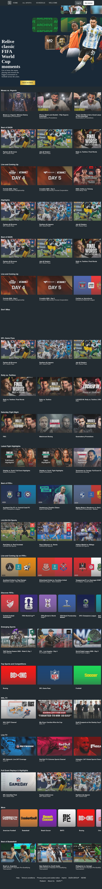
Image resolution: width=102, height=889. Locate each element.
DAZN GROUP (73, 878)
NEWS (83, 878)
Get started (88, 3)
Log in (78, 3)
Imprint (64, 878)
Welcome (53, 3)
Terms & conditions (28, 878)
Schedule (40, 3)
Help (18, 878)
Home (15, 3)
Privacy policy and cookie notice (48, 878)
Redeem (43, 881)
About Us (51, 881)
